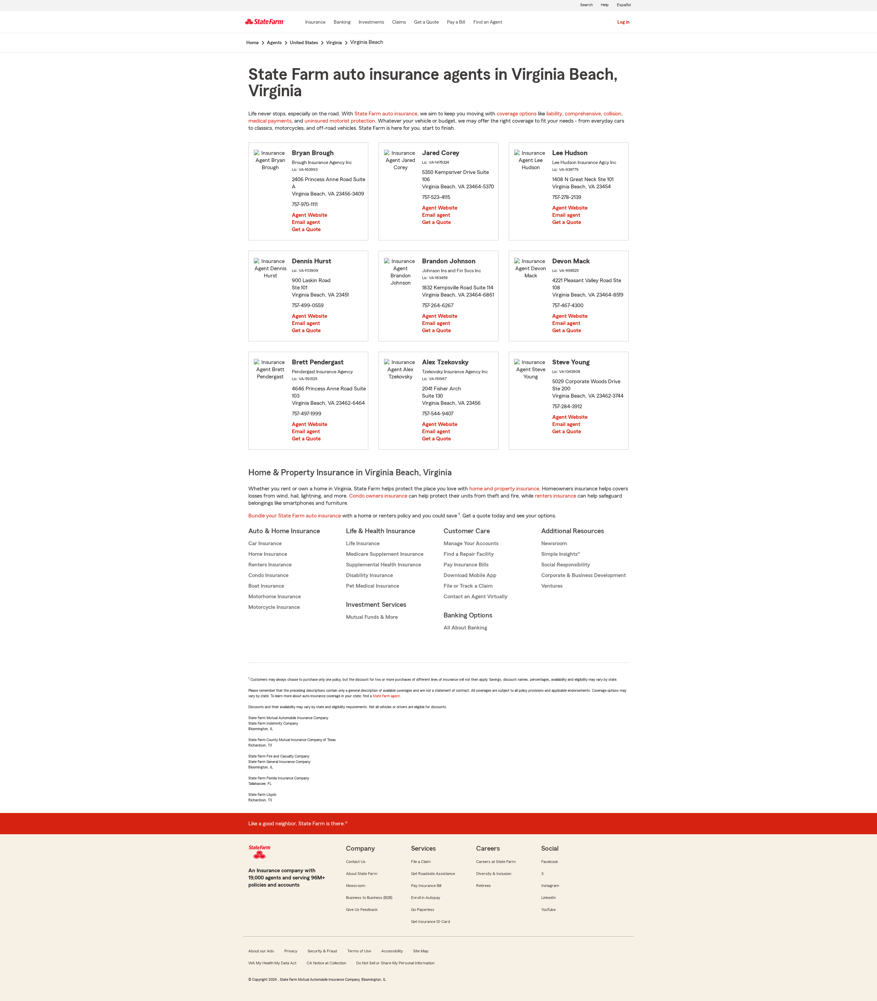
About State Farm (361, 874)
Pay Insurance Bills (466, 564)
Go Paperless (422, 910)
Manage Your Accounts (471, 543)
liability (554, 113)
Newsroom (554, 543)
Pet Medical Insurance (372, 586)
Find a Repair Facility (469, 554)
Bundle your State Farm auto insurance (294, 515)
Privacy (290, 951)
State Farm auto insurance (386, 113)
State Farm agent (386, 696)
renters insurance (555, 496)
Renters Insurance (270, 564)
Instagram (550, 886)
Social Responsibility (565, 564)
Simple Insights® (560, 554)
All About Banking (465, 627)
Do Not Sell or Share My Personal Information (395, 963)
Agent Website (309, 215)
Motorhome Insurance (274, 596)
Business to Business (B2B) (369, 898)
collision (612, 113)
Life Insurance (363, 543)
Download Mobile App (470, 575)
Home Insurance (267, 554)
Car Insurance (265, 543)
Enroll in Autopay (425, 898)
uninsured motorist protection (340, 121)
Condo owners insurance (378, 496)
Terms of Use (359, 951)
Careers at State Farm (496, 862)
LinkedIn (548, 898)
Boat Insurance (266, 586)
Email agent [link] (306, 222)
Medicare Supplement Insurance (384, 554)
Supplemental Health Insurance (383, 564)
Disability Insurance (369, 575)
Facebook (549, 862)
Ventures (552, 586)
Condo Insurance (268, 575)
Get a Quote (306, 229)
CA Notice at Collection (326, 963)
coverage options (516, 113)
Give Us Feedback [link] (362, 910)
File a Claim (421, 862)
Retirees (483, 886)
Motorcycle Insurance (274, 607)
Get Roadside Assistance (433, 874)
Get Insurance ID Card (430, 921)
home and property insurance (504, 488)
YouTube (548, 910)
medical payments (270, 121)
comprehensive (583, 113)
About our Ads (261, 951)
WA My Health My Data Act (272, 963)
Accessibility (392, 951)
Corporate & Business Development (583, 575)
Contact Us (356, 862)
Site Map (421, 951)
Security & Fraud (322, 951)
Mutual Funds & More (372, 617)
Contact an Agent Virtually (475, 596)
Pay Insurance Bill (426, 886)
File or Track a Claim (468, 586)
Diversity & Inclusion (493, 874)
